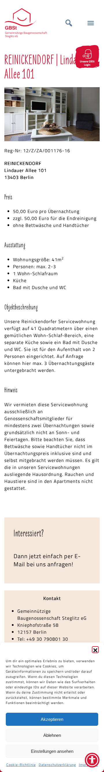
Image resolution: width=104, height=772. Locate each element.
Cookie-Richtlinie (21, 764)
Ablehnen (52, 735)
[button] (95, 650)
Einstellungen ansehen (52, 751)
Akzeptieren (52, 719)
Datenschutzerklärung (57, 764)
